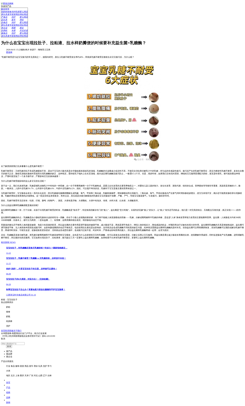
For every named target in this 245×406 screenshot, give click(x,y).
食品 (13, 366)
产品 (8, 387)
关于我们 (17, 331)
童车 (31, 366)
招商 (8, 392)
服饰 (17, 366)
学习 (49, 366)
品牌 (8, 397)
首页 (3, 331)
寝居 (22, 366)
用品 (26, 366)
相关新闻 (8, 242)
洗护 (45, 366)
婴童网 (9, 52)
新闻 (8, 402)
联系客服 (9, 331)
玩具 (40, 366)
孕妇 (36, 366)
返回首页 (5, 9)
